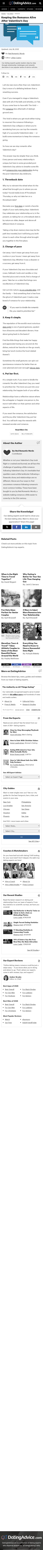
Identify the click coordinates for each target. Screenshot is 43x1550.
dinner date (35, 367)
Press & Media (10, 704)
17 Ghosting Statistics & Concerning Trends (22, 931)
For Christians (10, 1010)
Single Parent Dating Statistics (25, 922)
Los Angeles (8, 805)
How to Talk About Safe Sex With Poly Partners (23, 761)
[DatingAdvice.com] (22, 3)
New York (6, 802)
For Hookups (10, 995)
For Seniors (26, 995)
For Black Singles (29, 989)
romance (9, 109)
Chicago (6, 809)
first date (18, 206)
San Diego (25, 809)
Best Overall (9, 989)
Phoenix (6, 816)
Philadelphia (26, 802)
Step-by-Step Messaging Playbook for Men (24, 731)
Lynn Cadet (17, 917)
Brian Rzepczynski (17, 754)
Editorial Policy (28, 701)
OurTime (8, 1022)
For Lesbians (27, 992)
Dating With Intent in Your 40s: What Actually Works (22, 751)
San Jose (25, 816)
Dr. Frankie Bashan (17, 764)
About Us (8, 701)
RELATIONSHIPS (27, 434)
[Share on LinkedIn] (26, 527)
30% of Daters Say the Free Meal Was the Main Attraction (25, 940)
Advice (4, 9)
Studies (30, 9)
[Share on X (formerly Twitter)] (7, 527)
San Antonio (26, 805)
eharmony (26, 1019)
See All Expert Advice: (12, 772)
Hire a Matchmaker (12, 884)
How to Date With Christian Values (24, 740)
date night (7, 327)
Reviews (39, 9)
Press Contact (28, 884)
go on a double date (27, 290)
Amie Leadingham (17, 743)
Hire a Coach (10, 881)
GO (21, 837)
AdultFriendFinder (29, 1022)
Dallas (24, 812)
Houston (6, 812)
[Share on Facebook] (16, 527)
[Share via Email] (36, 527)
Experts (21, 9)
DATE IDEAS (15, 434)
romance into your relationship (19, 170)
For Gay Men (10, 992)
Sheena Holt (18, 925)
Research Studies (29, 704)
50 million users (16, 694)
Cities (13, 9)
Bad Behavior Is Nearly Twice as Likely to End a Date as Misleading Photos (26, 912)
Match (7, 1019)
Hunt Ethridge (15, 734)
